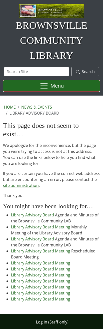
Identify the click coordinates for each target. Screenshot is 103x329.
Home (10, 107)
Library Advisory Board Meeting (40, 227)
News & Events (36, 107)
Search (88, 71)
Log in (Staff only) (52, 322)
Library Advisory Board (32, 215)
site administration (21, 185)
